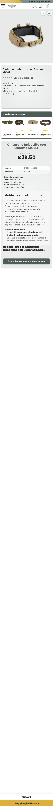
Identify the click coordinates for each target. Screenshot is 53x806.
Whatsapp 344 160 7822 (41, 1)
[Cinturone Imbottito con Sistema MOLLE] (26, 36)
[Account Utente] (34, 6)
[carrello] (48, 6)
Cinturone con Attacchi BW (20, 133)
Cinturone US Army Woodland (45, 133)
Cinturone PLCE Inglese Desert (33, 133)
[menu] (3, 6)
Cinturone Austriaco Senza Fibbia (7, 134)
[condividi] (49, 13)
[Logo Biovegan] (12, 6)
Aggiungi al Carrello (28, 803)
